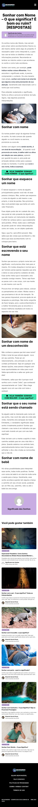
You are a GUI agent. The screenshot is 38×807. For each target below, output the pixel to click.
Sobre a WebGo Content (19, 786)
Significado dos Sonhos (15, 33)
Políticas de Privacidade (19, 783)
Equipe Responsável (19, 775)
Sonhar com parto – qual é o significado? (16, 670)
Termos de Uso (19, 790)
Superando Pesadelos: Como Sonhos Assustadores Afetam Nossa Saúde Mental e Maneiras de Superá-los (17, 556)
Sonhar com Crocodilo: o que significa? (15, 633)
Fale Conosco (19, 779)
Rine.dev (33, 799)
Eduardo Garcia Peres (11, 602)
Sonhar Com (5, 550)
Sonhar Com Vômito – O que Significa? (15, 747)
